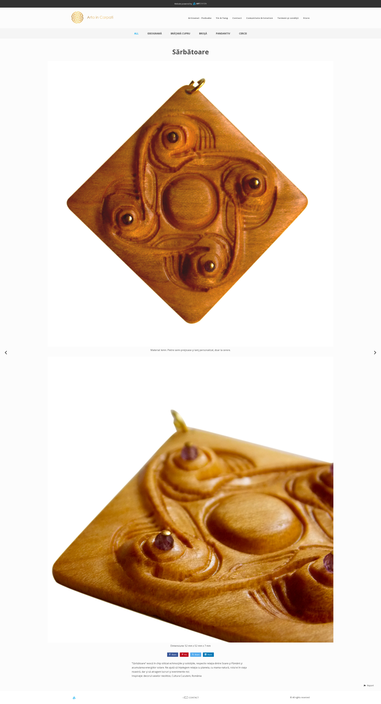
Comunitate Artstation (259, 18)
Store (306, 18)
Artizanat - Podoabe (199, 18)
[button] (368, 685)
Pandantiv (223, 33)
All (136, 33)
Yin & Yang (222, 18)
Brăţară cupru (180, 33)
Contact (237, 18)
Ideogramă (154, 33)
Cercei (243, 33)
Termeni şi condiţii (288, 18)
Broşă (203, 33)
